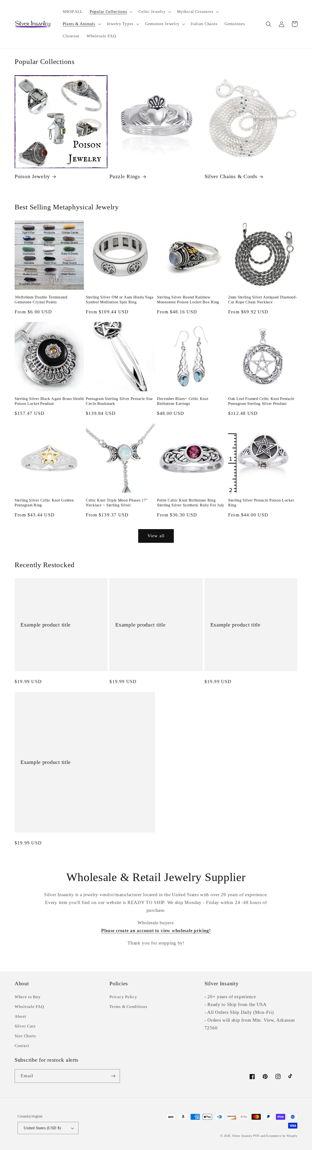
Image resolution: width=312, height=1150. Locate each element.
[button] (110, 12)
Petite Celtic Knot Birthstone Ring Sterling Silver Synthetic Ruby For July (190, 502)
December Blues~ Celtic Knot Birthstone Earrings (182, 401)
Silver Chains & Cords (231, 176)
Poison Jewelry (32, 176)
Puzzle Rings (124, 176)
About (20, 1016)
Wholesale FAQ (29, 1006)
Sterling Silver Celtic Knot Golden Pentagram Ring (44, 502)
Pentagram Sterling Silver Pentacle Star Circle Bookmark (119, 401)
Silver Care (25, 1026)
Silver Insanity (242, 1136)
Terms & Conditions (128, 1006)
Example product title (45, 625)
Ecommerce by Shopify (281, 1136)
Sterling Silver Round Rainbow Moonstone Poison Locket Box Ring (188, 299)
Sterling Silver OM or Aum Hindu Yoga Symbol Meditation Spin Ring (120, 299)
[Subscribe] (113, 1076)
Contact (22, 1045)
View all (156, 535)
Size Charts (25, 1036)
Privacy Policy (123, 997)
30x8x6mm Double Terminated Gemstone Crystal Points (41, 299)
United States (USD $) (42, 1128)
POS (256, 1136)
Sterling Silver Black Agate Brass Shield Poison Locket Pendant (49, 401)
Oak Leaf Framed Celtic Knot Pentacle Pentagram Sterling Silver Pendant (261, 401)
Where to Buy (28, 997)
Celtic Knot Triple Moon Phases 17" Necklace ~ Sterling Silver (117, 502)
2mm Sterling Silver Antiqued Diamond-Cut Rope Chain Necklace (262, 299)
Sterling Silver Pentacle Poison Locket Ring (261, 502)
